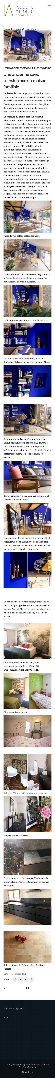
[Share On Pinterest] (31, 979)
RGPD (6, 1017)
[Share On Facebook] (14, 979)
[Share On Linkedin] (26, 979)
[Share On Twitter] (20, 979)
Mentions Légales (13, 1008)
